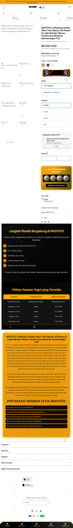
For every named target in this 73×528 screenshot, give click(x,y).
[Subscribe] (48, 502)
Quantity (44, 153)
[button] (4, 7)
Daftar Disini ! (42, 2)
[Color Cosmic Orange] (43, 65)
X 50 (45, 125)
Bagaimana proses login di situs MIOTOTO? (20, 407)
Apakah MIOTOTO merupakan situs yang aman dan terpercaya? (25, 412)
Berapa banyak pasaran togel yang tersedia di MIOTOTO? (24, 417)
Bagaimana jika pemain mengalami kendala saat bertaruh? (24, 426)
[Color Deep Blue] (48, 65)
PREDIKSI (51, 526)
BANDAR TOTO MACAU (51, 92)
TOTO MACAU (48, 86)
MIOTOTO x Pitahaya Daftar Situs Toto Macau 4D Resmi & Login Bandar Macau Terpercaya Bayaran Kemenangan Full (36, 2)
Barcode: (56, 41)
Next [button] (70, 2)
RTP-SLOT (22, 526)
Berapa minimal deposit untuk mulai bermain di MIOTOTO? (24, 421)
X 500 (45, 118)
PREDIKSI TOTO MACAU (56, 185)
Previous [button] (2, 2)
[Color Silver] (52, 65)
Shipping (52, 48)
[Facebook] (42, 222)
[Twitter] (45, 222)
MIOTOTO (9, 345)
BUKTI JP (36, 526)
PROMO (7, 526)
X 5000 (45, 105)
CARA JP (65, 526)
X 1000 (45, 112)
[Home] (32, 7)
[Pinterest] (49, 222)
